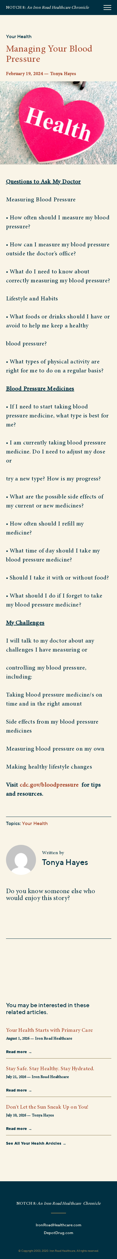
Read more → (19, 1051)
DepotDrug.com (58, 1232)
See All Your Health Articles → (36, 1143)
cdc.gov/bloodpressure (49, 785)
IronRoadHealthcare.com (58, 1224)
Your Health (19, 36)
